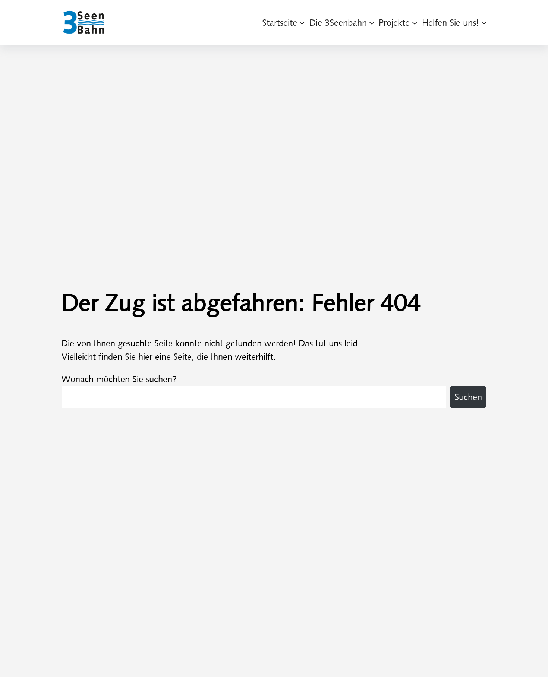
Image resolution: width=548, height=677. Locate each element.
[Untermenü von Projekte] (414, 22)
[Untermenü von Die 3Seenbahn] (371, 22)
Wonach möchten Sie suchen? (119, 379)
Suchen (468, 397)
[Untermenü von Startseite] (302, 22)
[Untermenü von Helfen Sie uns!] (483, 22)
